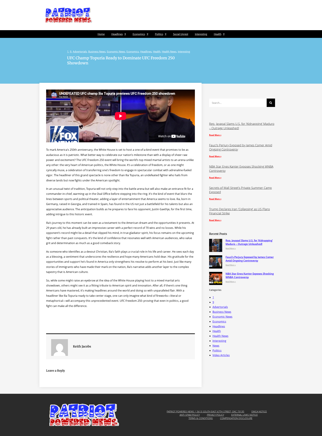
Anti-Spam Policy (190, 414)
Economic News (116, 51)
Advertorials (80, 51)
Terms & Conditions (201, 418)
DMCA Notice (259, 411)
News (215, 345)
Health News (169, 51)
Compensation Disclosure (236, 418)
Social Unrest (180, 34)
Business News (96, 51)
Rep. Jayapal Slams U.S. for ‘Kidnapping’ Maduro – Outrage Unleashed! (249, 242)
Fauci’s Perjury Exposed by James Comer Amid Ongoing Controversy (250, 258)
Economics (139, 34)
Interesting (201, 34)
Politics (159, 34)
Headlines (117, 34)
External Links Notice (244, 414)
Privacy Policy (215, 414)
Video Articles (221, 355)
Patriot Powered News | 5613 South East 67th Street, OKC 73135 (205, 411)
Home (101, 34)
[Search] (271, 103)
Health (217, 34)
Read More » (215, 135)
